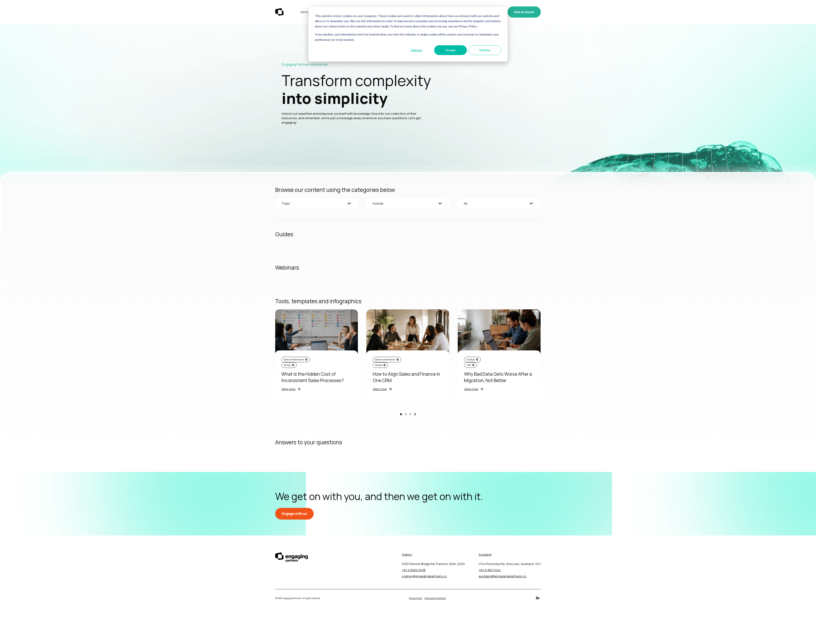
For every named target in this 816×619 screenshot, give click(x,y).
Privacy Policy (415, 598)
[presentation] (401, 414)
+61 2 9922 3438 (414, 570)
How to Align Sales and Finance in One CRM (406, 377)
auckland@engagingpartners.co (502, 576)
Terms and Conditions (435, 598)
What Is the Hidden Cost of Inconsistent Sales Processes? (312, 377)
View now (288, 389)
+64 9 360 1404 (490, 570)
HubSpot (470, 359)
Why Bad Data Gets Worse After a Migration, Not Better (498, 377)
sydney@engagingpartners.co (424, 576)
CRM (468, 365)
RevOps (287, 365)
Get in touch (524, 12)
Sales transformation (294, 359)
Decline (484, 50)
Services (306, 12)
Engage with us (294, 513)
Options (416, 50)
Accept (451, 50)
